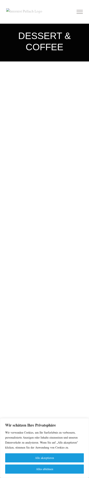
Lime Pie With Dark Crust (44, 303)
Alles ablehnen (44, 469)
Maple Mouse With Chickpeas (44, 74)
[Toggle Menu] (80, 12)
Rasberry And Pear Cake (44, 257)
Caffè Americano (44, 120)
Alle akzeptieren (44, 458)
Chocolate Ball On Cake (44, 349)
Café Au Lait (44, 212)
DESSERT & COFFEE (44, 87)
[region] (44, 448)
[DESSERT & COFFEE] (44, 80)
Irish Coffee (44, 166)
